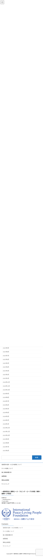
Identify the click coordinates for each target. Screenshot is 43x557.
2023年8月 (6, 443)
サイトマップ (5, 484)
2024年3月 (6, 416)
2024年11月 (6, 386)
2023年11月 (6, 431)
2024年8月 (6, 397)
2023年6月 (6, 450)
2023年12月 (6, 428)
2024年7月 (6, 401)
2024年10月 (6, 390)
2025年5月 (6, 363)
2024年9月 (6, 393)
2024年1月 (6, 424)
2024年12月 (6, 382)
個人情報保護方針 (7, 472)
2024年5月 (6, 409)
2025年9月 (6, 348)
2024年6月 (6, 405)
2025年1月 (6, 378)
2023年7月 (6, 447)
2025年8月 (6, 352)
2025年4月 (6, 367)
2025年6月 (6, 359)
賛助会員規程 (5, 480)
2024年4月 (6, 412)
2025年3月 (6, 371)
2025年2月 (6, 374)
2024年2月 (6, 420)
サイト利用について (7, 468)
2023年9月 (6, 439)
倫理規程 (4, 476)
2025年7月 (6, 355)
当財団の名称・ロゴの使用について (12, 464)
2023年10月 (6, 435)
